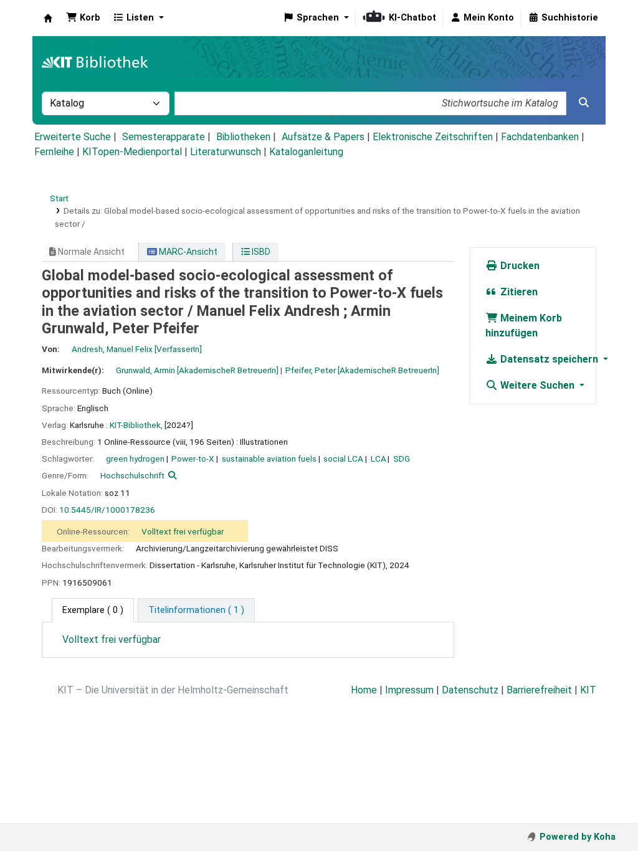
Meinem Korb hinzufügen (523, 325)
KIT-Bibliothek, (136, 425)
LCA (378, 459)
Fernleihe (54, 152)
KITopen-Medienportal (132, 152)
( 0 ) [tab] (92, 610)
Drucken (519, 266)
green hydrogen (135, 459)
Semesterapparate (163, 137)
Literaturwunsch (225, 152)
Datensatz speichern (549, 359)
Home (364, 690)
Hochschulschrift (132, 475)
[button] (83, 18)
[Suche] (583, 103)
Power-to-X (192, 459)
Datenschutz (470, 690)
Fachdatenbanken (540, 137)
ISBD (260, 252)
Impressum (409, 690)
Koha (48, 18)
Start (59, 198)
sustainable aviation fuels (269, 459)
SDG (401, 459)
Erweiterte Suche (72, 137)
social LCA (343, 459)
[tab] (196, 610)
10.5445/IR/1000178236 (107, 510)
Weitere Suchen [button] (537, 385)
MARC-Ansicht (187, 252)
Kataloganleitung (306, 152)
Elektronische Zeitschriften (433, 137)
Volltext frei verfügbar (182, 531)
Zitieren (518, 292)
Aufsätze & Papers (323, 137)
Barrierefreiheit (539, 690)
